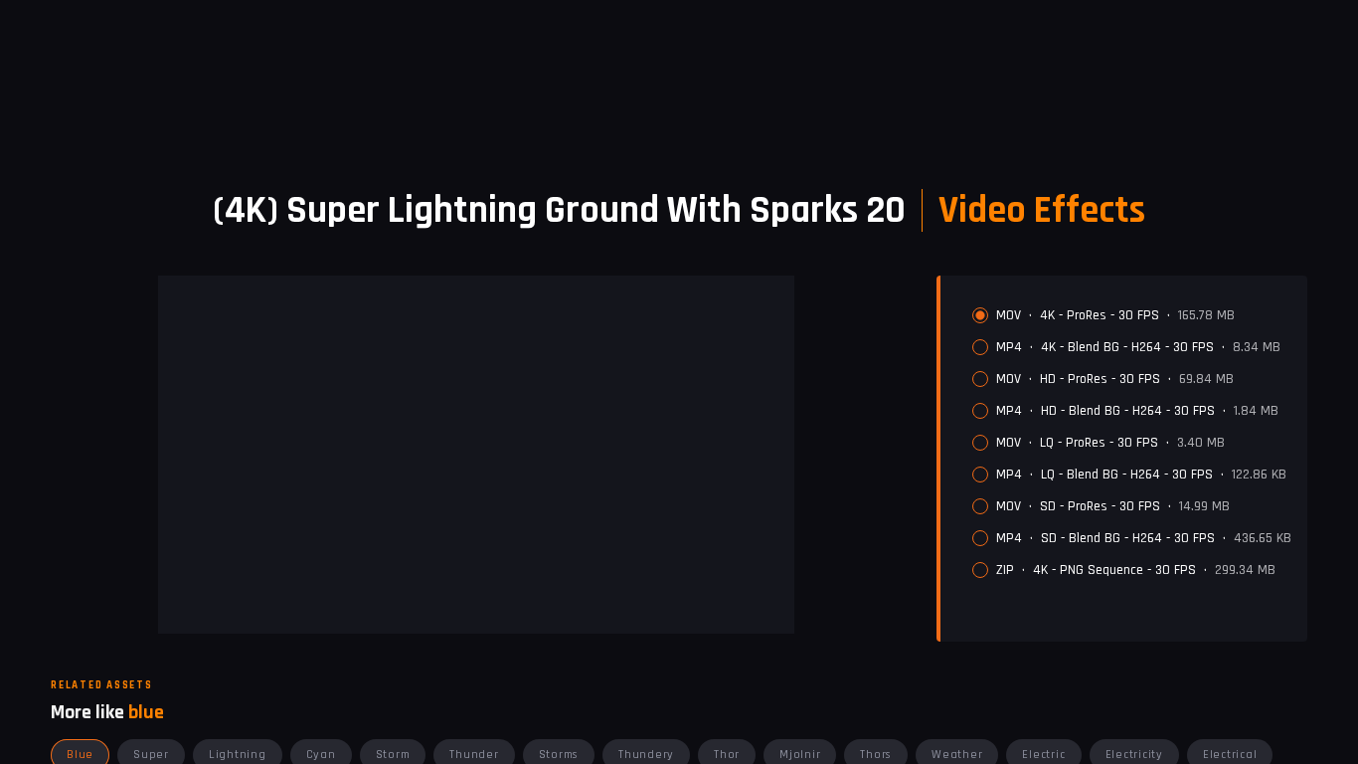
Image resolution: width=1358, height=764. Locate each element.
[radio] (980, 315)
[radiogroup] (1131, 442)
